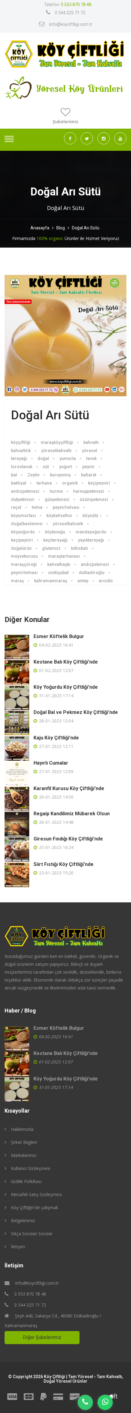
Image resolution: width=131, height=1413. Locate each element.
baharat (88, 474)
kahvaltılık (21, 450)
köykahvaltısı (59, 515)
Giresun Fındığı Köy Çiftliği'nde (68, 839)
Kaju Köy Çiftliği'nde (56, 738)
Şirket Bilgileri (24, 1142)
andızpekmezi (25, 491)
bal (14, 474)
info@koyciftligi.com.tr (70, 24)
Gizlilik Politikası (26, 1181)
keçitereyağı (55, 540)
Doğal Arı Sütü (85, 227)
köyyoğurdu (23, 531)
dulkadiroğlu (91, 572)
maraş (17, 580)
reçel (16, 507)
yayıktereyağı (91, 540)
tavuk (91, 458)
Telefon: (67, 4)
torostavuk (21, 466)
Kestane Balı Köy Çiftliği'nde (66, 662)
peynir (88, 466)
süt (46, 466)
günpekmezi (57, 499)
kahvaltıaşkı (58, 564)
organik (70, 483)
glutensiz (51, 548)
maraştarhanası (64, 556)
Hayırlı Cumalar (51, 763)
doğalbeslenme (26, 523)
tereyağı (19, 458)
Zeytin (33, 474)
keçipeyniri (99, 483)
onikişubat (58, 572)
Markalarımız (23, 1155)
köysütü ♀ (92, 515)
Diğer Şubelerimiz (42, 1337)
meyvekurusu (24, 556)
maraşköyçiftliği (57, 442)
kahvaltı (91, 442)
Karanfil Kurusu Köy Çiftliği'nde (69, 788)
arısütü (106, 580)
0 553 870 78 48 (29, 1294)
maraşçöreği (24, 564)
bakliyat (18, 483)
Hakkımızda (22, 1129)
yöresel (89, 450)
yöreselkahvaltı (56, 450)
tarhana (44, 483)
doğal (43, 458)
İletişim (18, 1246)
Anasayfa (39, 227)
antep (82, 580)
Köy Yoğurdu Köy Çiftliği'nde (66, 687)
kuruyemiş (60, 474)
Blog (60, 227)
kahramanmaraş (50, 580)
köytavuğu (55, 531)
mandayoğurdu (91, 531)
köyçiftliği (20, 442)
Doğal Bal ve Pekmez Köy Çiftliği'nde (76, 712)
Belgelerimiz (23, 1220)
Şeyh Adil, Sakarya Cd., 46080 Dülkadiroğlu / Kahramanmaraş (53, 1320)
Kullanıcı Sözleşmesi (30, 1168)
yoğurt (65, 466)
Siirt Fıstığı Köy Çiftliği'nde (64, 864)
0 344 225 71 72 (70, 12)
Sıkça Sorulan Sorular (31, 1233)
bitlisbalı (79, 548)
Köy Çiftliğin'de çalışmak (34, 1207)
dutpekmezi (22, 499)
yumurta (67, 458)
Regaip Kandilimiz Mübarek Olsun (72, 813)
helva (37, 507)
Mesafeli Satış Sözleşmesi (36, 1194)
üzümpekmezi (94, 499)
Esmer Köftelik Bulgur (59, 636)
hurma (56, 491)
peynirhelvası (66, 507)
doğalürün (21, 548)
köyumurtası (23, 515)
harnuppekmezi (88, 491)
